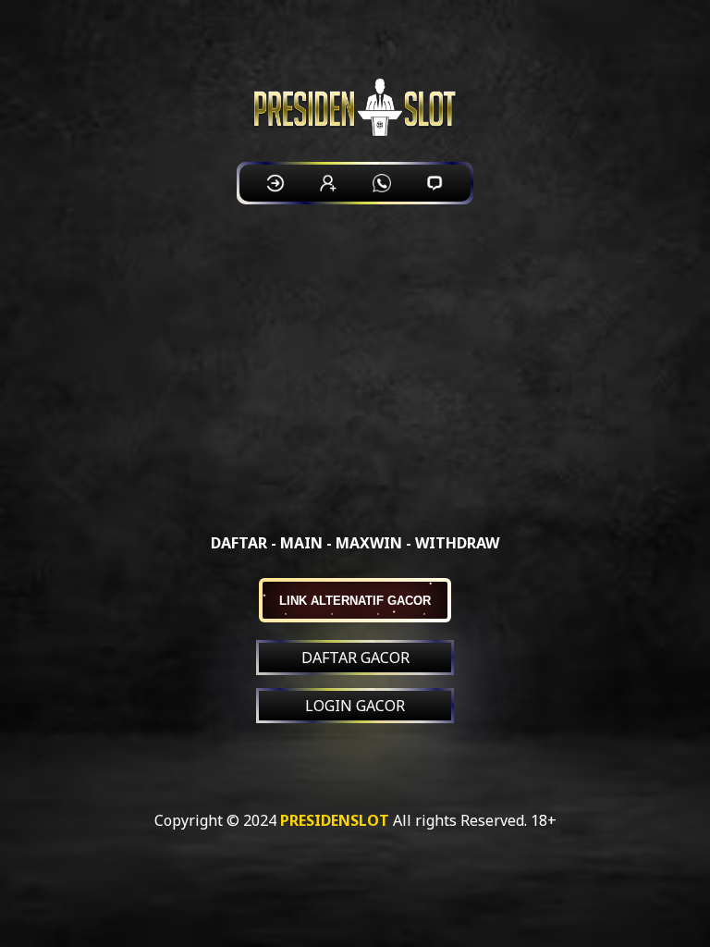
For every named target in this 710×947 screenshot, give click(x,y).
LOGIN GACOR (355, 705)
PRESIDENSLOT (334, 820)
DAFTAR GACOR (355, 657)
